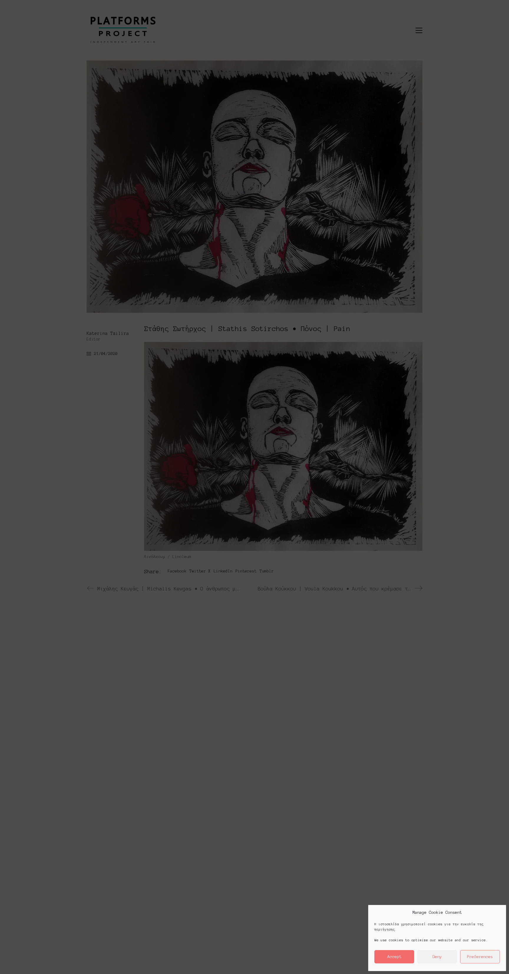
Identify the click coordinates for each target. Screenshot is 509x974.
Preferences (480, 957)
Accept (394, 957)
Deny (437, 957)
